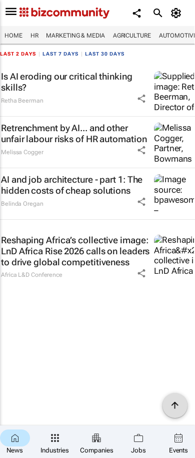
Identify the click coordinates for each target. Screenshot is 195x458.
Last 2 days (18, 54)
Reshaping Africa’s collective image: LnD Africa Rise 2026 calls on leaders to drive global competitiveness (75, 251)
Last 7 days (60, 54)
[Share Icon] (141, 99)
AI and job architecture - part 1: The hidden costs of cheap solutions (71, 185)
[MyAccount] (178, 13)
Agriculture (132, 35)
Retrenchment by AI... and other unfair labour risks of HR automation (73, 133)
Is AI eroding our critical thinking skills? (66, 82)
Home (13, 35)
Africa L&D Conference (31, 274)
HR (34, 35)
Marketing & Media (75, 35)
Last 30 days (104, 54)
